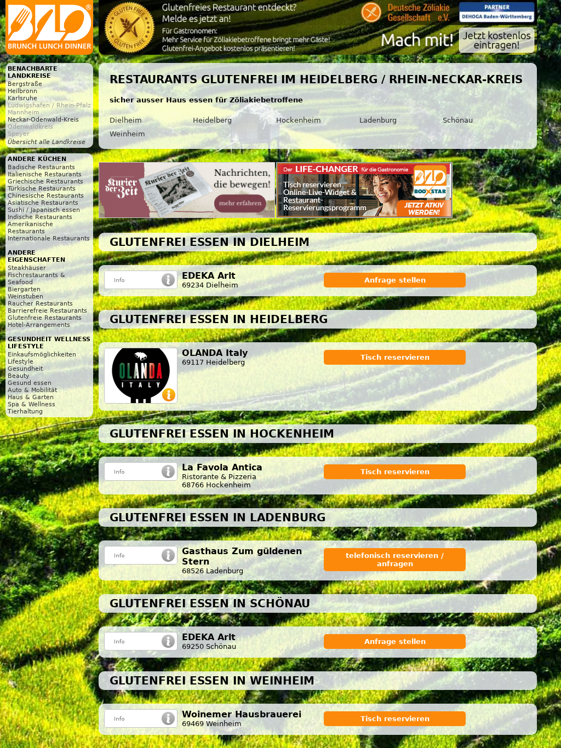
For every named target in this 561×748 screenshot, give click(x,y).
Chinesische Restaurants (46, 195)
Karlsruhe (22, 98)
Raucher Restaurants (40, 303)
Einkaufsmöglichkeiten (42, 354)
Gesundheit (25, 368)
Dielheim (126, 120)
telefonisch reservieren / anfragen (395, 559)
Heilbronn (22, 91)
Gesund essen (29, 383)
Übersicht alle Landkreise (46, 142)
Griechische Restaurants (45, 181)
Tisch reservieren (395, 357)
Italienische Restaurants (45, 174)
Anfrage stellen (395, 280)
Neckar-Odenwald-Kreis (43, 119)
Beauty (19, 375)
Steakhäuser (27, 268)
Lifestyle (20, 361)
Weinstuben (25, 296)
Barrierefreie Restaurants (47, 310)
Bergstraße (25, 84)
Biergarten (24, 289)
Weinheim (127, 134)
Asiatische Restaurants (43, 202)
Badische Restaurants (41, 167)
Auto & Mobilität (32, 390)
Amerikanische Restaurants (30, 228)
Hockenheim (298, 120)
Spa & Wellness (31, 404)
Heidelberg (212, 120)
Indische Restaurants (40, 217)
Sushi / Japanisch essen (44, 210)
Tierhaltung (25, 411)
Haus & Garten (31, 397)
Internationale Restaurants (49, 238)
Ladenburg (378, 120)
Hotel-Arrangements (39, 325)
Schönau (458, 120)
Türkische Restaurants (42, 188)
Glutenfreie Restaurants (45, 317)
